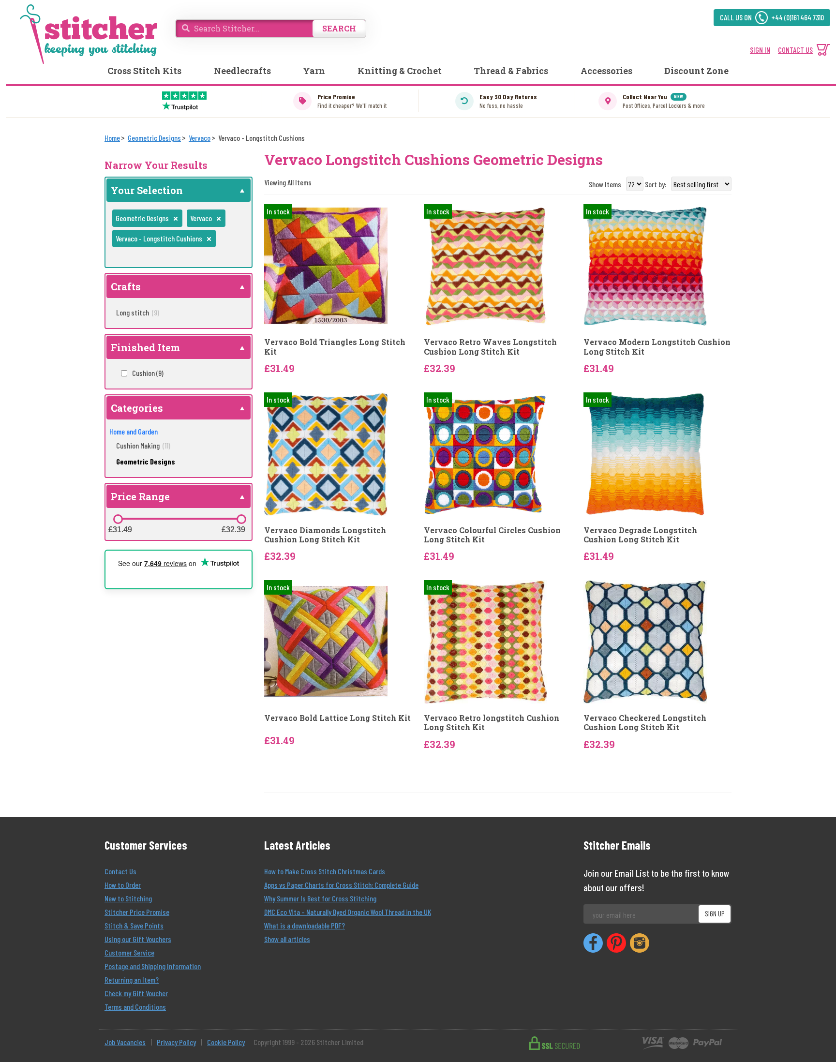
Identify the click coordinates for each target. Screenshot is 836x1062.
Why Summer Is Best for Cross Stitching (320, 898)
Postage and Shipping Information (152, 966)
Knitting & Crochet (400, 70)
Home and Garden (133, 431)
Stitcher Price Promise (136, 911)
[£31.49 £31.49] (118, 519)
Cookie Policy (226, 1042)
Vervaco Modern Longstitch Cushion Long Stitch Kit (657, 346)
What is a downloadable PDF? (304, 925)
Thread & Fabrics (511, 70)
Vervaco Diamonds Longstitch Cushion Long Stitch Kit (325, 534)
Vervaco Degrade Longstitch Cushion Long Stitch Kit (640, 534)
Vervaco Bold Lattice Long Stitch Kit (337, 717)
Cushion (148, 372)
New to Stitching (128, 898)
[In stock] (326, 264)
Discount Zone (696, 70)
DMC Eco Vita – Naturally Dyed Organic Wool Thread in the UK (347, 911)
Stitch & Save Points (134, 925)
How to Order (122, 884)
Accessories (606, 70)
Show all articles (287, 938)
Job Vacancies (125, 1042)
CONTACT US (795, 49)
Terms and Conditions (135, 1006)
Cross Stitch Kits (144, 70)
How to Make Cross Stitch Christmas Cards (324, 871)
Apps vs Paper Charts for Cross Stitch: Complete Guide (341, 884)
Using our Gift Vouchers (137, 938)
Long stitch (137, 312)
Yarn (314, 70)
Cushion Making (143, 445)
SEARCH (339, 28)
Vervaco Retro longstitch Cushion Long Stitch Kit (491, 722)
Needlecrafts (242, 70)
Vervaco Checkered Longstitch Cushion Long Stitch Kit (644, 722)
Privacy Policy (176, 1042)
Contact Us (120, 871)
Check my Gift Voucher (136, 993)
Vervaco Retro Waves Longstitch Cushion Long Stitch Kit (490, 346)
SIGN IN (760, 49)
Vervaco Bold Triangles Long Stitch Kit (334, 346)
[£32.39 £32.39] (241, 519)
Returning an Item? (131, 979)
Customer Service (129, 952)
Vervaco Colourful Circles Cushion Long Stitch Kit (492, 534)
